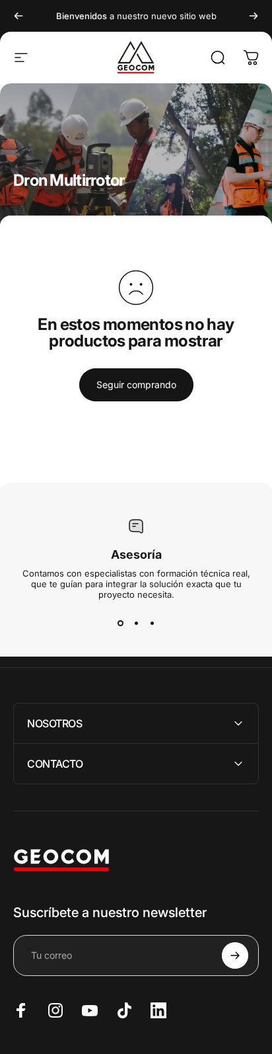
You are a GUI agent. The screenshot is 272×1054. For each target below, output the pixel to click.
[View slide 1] (120, 623)
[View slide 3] (152, 623)
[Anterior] (18, 16)
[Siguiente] (253, 16)
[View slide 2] (136, 623)
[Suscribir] (235, 955)
